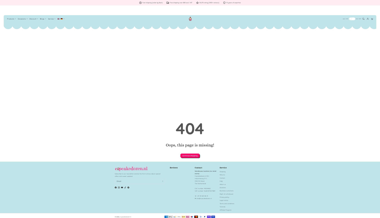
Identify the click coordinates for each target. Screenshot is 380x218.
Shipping (223, 172)
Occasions (22, 19)
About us (223, 184)
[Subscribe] (163, 181)
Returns (222, 175)
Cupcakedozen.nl (125, 217)
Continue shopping (190, 156)
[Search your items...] (363, 19)
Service (51, 19)
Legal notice (224, 200)
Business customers (227, 191)
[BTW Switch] (352, 18)
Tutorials (222, 207)
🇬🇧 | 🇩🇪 (60, 19)
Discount (32, 19)
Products (10, 19)
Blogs (42, 19)
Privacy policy (224, 197)
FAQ (221, 181)
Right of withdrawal (226, 194)
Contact (222, 178)
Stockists (223, 188)
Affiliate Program (225, 210)
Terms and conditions (227, 203)
